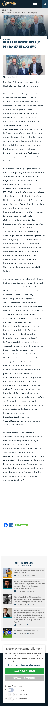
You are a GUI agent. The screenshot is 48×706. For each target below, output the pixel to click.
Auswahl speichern (24, 678)
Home (4, 10)
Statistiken (23, 694)
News (11, 10)
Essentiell (22, 690)
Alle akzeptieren (24, 671)
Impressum (13, 665)
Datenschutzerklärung (30, 665)
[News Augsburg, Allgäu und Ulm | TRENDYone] (9, 4)
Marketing (22, 698)
